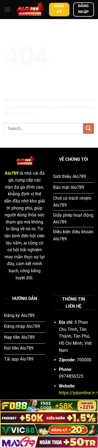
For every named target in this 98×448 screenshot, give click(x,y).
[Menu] (7, 9)
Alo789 (12, 173)
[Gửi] (88, 128)
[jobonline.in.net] (30, 10)
